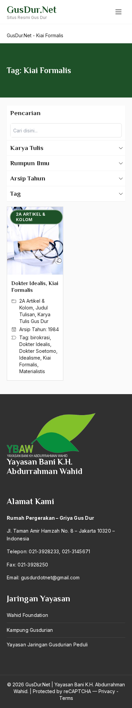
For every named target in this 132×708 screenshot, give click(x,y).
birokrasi (40, 337)
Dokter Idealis (34, 344)
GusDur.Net (32, 9)
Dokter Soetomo (37, 351)
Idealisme (29, 358)
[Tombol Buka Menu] (118, 12)
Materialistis (32, 371)
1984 (53, 329)
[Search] (115, 130)
